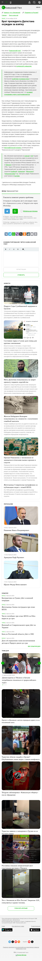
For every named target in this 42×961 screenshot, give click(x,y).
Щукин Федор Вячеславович (15, 584)
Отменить (21, 275)
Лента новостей (13, 15)
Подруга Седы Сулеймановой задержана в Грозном (20, 307)
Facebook (14, 171)
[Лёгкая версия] (10, 2)
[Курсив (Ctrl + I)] (10, 249)
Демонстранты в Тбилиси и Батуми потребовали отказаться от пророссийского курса (19, 680)
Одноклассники (10, 174)
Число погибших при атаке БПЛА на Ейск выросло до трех (18, 617)
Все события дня (34, 646)
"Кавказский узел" (15, 50)
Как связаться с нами (18, 926)
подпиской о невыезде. (24, 66)
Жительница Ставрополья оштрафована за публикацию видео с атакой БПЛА (21, 486)
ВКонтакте (29, 171)
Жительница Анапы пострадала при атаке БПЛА (18, 608)
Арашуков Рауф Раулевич (14, 557)
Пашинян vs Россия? (31, 12)
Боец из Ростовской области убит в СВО (18, 634)
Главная (4, 15)
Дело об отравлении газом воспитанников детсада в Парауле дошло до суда (18, 641)
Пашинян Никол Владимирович (16, 530)
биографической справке (12, 147)
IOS (32, 156)
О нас (3, 926)
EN (6, 2)
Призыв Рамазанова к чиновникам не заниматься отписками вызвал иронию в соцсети (20, 460)
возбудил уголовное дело (20, 79)
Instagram (21, 171)
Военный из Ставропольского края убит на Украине (19, 626)
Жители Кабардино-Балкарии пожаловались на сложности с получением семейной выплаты (21, 418)
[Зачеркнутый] (18, 249)
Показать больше (20, 908)
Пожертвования (35, 926)
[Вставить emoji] (23, 249)
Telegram (8, 165)
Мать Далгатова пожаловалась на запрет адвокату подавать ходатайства (20, 380)
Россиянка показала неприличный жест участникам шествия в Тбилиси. (17, 866)
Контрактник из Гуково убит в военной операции (17, 599)
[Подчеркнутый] (14, 249)
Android (26, 156)
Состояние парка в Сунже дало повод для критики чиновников (20, 341)
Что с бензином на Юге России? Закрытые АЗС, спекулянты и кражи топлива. (21, 901)
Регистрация (21, 269)
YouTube (17, 176)
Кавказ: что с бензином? (12, 12)
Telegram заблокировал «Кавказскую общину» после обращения (20, 793)
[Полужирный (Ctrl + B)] (6, 249)
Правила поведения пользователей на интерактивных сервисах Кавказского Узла (21, 948)
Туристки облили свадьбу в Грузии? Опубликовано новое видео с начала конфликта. (21, 758)
